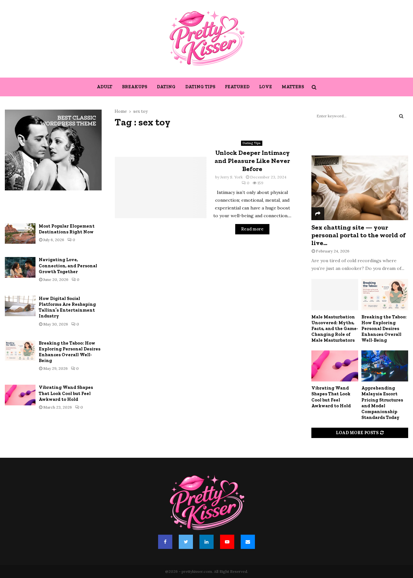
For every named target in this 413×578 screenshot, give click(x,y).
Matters (293, 87)
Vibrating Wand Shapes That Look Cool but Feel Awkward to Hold (66, 393)
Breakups (134, 87)
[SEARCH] (401, 116)
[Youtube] (227, 542)
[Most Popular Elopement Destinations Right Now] (20, 233)
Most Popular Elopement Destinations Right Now (67, 229)
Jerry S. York (231, 177)
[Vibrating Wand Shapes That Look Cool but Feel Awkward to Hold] (20, 395)
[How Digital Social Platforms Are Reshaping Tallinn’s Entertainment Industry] (20, 306)
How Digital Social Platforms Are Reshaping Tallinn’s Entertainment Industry (67, 307)
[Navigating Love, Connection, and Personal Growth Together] (20, 267)
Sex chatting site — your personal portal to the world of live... (358, 235)
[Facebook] (165, 542)
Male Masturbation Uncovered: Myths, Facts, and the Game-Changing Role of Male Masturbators (334, 328)
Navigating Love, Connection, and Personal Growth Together (68, 265)
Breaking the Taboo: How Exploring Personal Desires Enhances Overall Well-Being (69, 352)
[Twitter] (186, 542)
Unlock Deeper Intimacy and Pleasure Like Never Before (252, 161)
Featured (237, 87)
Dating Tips (200, 87)
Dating (166, 87)
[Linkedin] (206, 542)
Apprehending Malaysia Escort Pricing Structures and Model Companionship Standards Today (382, 402)
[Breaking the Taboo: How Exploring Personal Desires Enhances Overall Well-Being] (20, 350)
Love (265, 87)
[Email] (248, 542)
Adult (104, 87)
